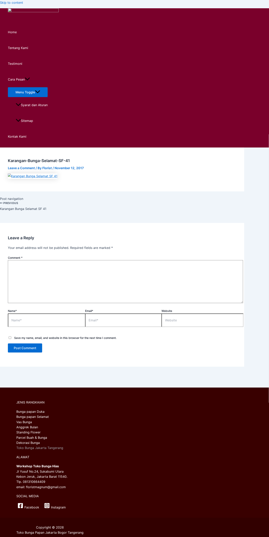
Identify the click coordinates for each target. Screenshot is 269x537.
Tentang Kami (18, 48)
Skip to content (11, 3)
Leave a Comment (21, 168)
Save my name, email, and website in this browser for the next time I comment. (65, 337)
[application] (27, 79)
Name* (12, 311)
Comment (15, 257)
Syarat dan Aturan (34, 105)
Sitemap (27, 121)
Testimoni (15, 64)
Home (12, 32)
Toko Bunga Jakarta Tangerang (39, 448)
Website (166, 311)
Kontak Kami (17, 136)
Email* (89, 311)
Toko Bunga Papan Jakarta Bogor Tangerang (49, 532)
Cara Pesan (16, 79)
